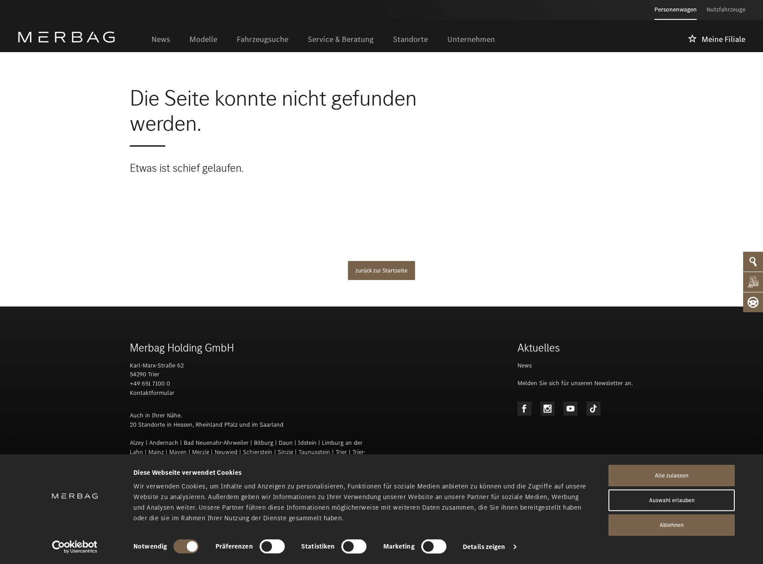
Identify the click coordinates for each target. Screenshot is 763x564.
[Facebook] (524, 408)
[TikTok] (593, 408)
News (524, 365)
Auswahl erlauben (672, 500)
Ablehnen (672, 525)
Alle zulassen (671, 475)
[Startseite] (80, 37)
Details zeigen (484, 546)
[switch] (272, 546)
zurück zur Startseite (381, 270)
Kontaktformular (152, 393)
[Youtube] (570, 408)
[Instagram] (547, 408)
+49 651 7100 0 (150, 383)
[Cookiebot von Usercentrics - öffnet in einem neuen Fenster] (74, 546)
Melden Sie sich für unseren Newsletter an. (575, 383)
